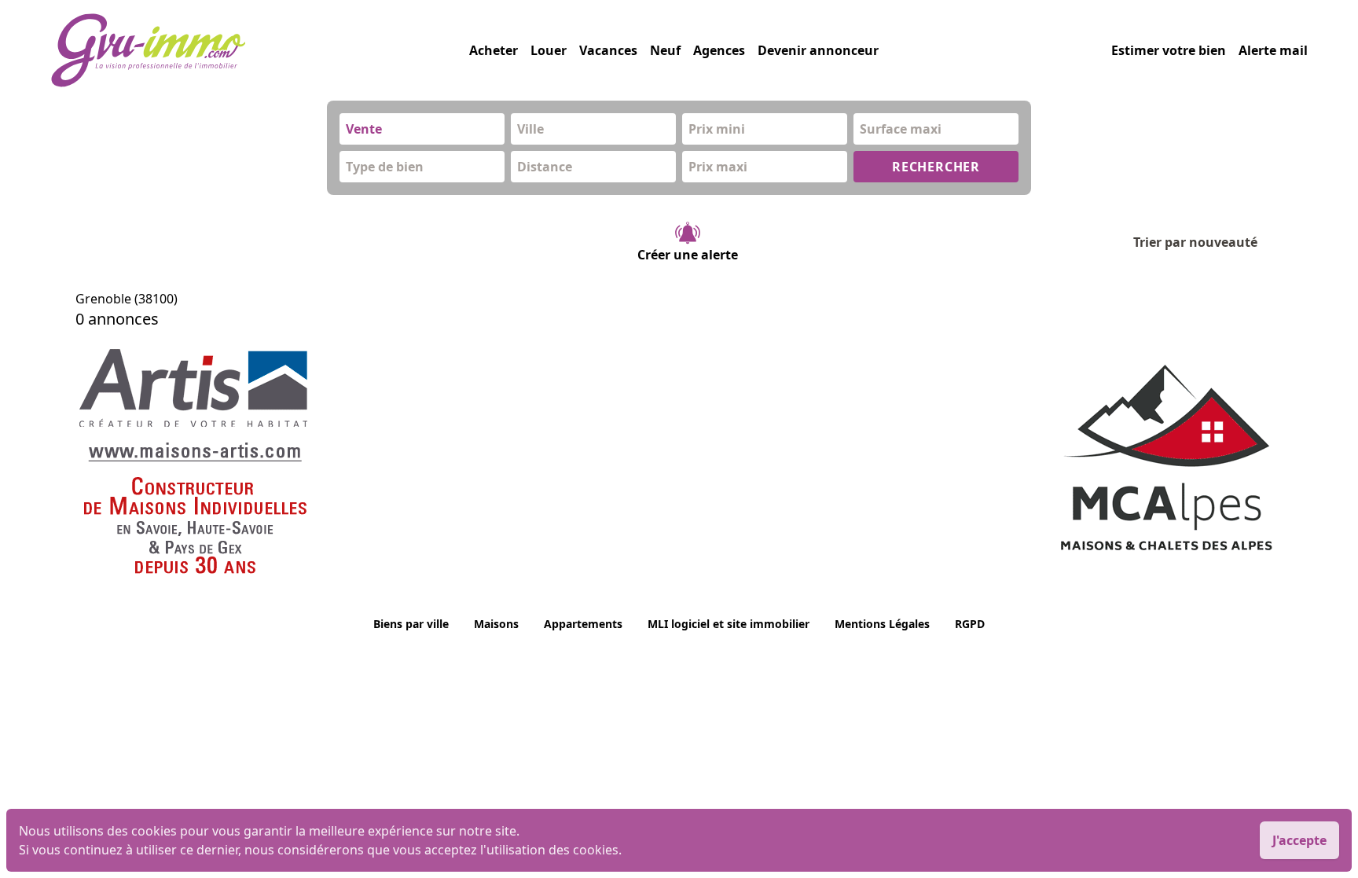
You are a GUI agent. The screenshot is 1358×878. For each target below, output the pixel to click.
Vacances (608, 50)
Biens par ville (411, 623)
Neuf (665, 50)
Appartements (583, 623)
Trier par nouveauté (1195, 242)
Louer (548, 50)
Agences (719, 50)
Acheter (493, 50)
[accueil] (259, 50)
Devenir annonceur (818, 50)
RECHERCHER (936, 166)
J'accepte (1299, 840)
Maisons (496, 623)
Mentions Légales (882, 623)
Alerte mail (1273, 50)
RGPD (970, 623)
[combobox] (422, 129)
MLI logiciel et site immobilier (728, 623)
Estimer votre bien (1168, 50)
